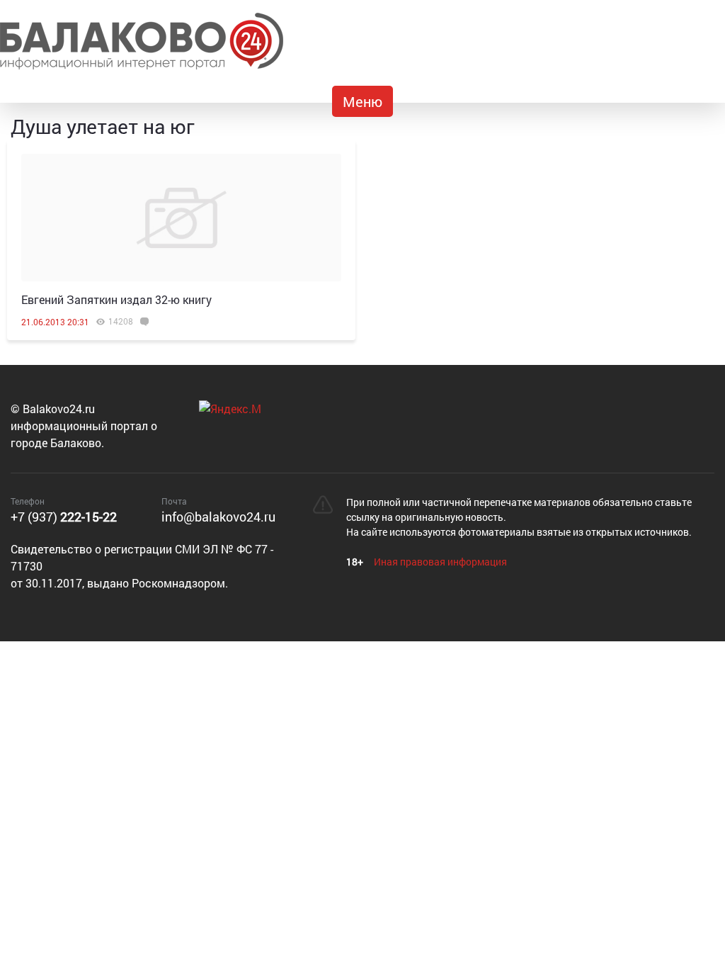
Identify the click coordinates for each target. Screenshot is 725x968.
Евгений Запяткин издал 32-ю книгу (116, 299)
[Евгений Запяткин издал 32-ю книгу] (181, 217)
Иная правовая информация (440, 561)
